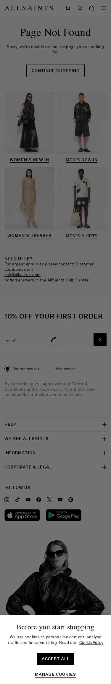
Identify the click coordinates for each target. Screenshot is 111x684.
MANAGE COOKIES (55, 674)
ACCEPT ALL (56, 658)
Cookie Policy (91, 642)
